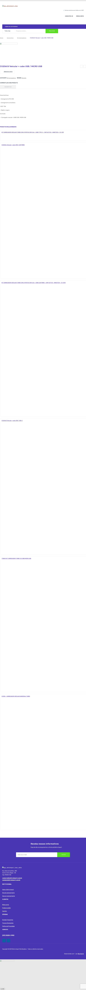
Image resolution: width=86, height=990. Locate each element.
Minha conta (5, 904)
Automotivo (10, 38)
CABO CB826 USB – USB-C (84, 67)
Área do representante (8, 893)
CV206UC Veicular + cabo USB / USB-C (81, 67)
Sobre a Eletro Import (8, 889)
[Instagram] (8, 940)
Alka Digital (81, 954)
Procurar (52, 31)
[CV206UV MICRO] (9, 44)
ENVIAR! (63, 854)
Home (1, 38)
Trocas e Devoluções (7, 923)
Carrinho (4, 911)
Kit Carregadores (21, 38)
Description (8, 86)
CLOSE (2, 989)
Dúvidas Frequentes (7, 920)
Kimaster (24, 78)
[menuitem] (69, 16)
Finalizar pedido (6, 908)
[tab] (8, 87)
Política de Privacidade (8, 926)
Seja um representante (8, 896)
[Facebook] (4, 940)
